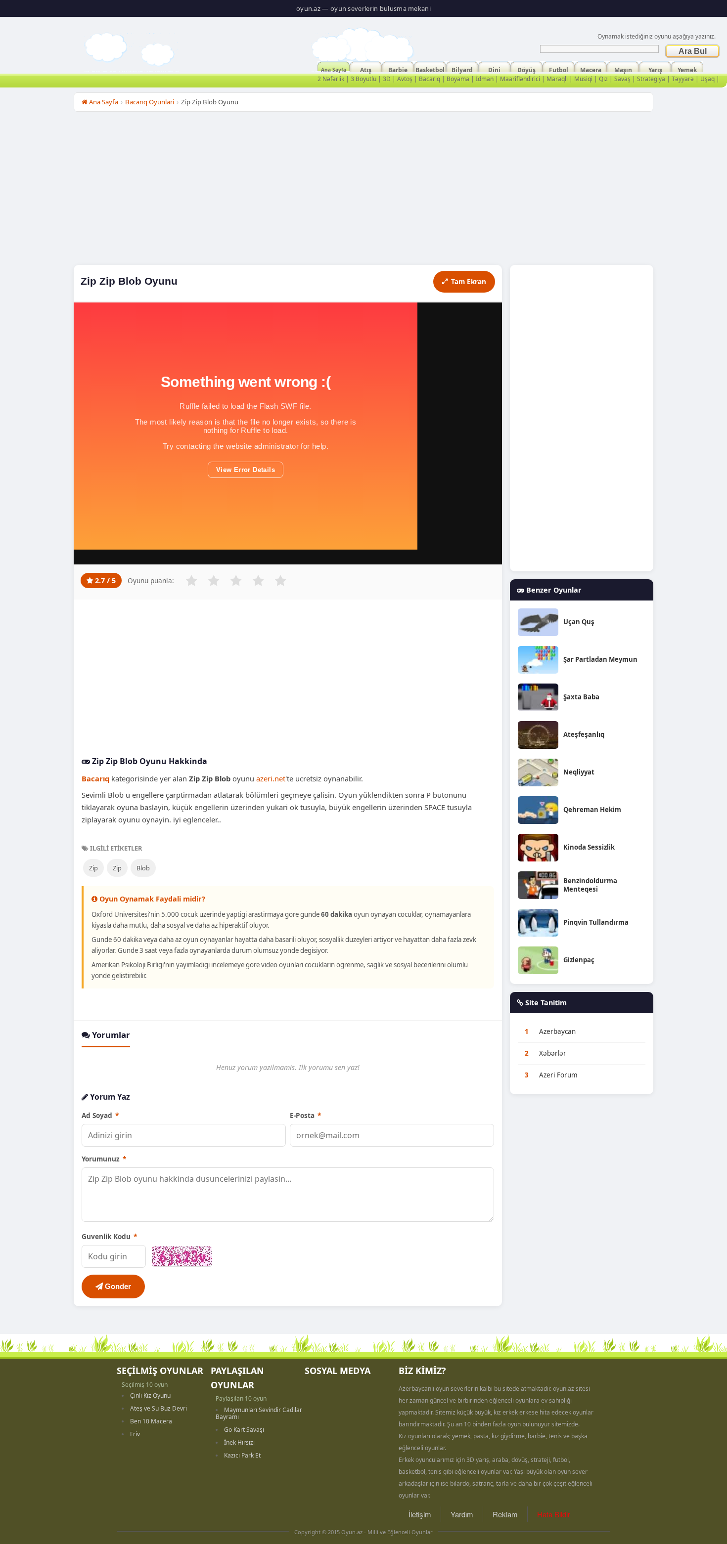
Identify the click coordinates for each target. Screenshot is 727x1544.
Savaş (622, 79)
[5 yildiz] (280, 581)
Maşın (623, 69)
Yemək (687, 69)
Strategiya (651, 79)
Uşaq (707, 79)
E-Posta (305, 1115)
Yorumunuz (104, 1158)
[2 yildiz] (214, 581)
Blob (143, 867)
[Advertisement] (363, 191)
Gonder (117, 1286)
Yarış (655, 69)
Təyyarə (683, 79)
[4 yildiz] (258, 581)
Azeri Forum (558, 1075)
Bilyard (462, 69)
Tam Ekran (468, 281)
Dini (494, 69)
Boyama (458, 79)
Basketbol (430, 69)
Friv (135, 1434)
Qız (603, 79)
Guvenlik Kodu (109, 1236)
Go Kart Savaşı (244, 1429)
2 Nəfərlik (331, 79)
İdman (485, 79)
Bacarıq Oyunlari (149, 101)
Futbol (558, 69)
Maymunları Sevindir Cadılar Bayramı (259, 1413)
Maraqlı (557, 79)
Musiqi (583, 79)
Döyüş (526, 69)
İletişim (420, 1514)
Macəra (590, 69)
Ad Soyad (100, 1115)
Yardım (462, 1514)
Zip (93, 867)
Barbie (398, 69)
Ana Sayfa (333, 68)
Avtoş (404, 79)
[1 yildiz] (191, 581)
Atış (365, 69)
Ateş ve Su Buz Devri (158, 1408)
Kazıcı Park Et (242, 1455)
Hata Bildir (553, 1514)
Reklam (505, 1514)
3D (387, 79)
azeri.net (270, 778)
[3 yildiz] (236, 581)
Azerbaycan (557, 1031)
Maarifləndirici (520, 79)
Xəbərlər (552, 1053)
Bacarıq (429, 79)
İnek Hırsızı (239, 1442)
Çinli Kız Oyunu (150, 1395)
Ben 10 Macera (151, 1421)
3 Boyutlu (363, 79)
